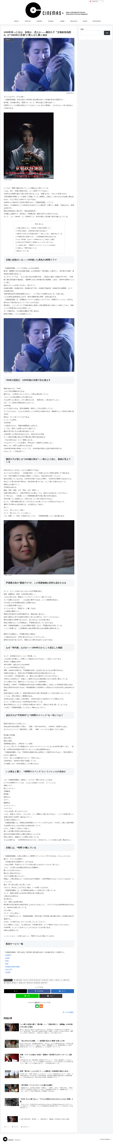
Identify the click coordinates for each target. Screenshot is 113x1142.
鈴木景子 (45, 982)
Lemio (7, 958)
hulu (6, 964)
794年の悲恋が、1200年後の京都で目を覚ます (32, 231)
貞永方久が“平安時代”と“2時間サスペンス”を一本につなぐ (35, 242)
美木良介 (67, 980)
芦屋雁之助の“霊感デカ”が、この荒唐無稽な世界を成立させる (36, 236)
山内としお (59, 980)
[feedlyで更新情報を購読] (37, 1006)
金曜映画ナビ (9, 980)
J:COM (7, 972)
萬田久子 (16, 982)
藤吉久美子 (23, 982)
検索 (82, 29)
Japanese (94, 1)
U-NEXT (8, 955)
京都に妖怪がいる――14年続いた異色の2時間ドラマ (34, 228)
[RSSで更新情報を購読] (41, 1006)
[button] (50, 996)
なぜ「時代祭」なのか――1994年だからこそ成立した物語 (35, 239)
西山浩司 (31, 982)
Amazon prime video (12, 966)
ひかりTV (8, 969)
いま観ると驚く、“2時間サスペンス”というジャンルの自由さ (36, 245)
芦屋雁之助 (8, 982)
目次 (36, 224)
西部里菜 (38, 982)
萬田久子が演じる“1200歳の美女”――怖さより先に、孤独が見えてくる (39, 233)
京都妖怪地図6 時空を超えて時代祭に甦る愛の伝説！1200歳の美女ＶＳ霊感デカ (34, 980)
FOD (7, 961)
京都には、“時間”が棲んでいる (26, 248)
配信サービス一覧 (23, 251)
